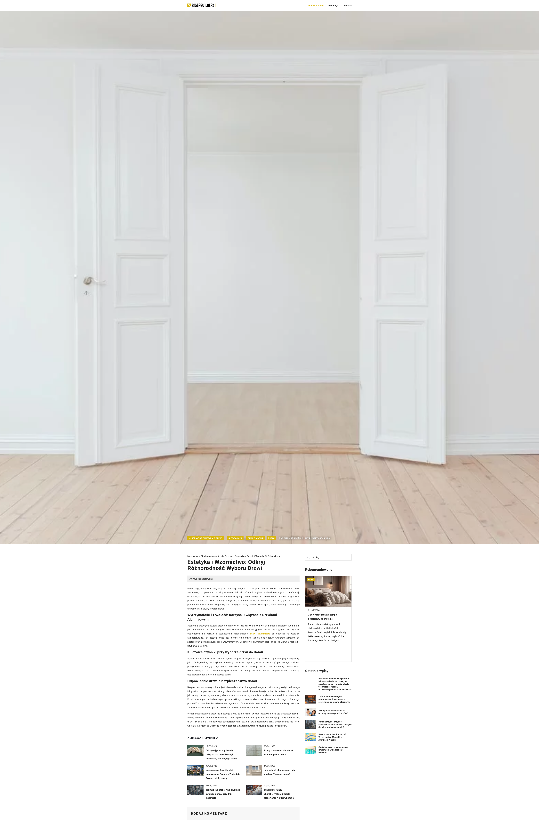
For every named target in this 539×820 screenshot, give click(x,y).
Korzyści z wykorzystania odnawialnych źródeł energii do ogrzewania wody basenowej (325, 618)
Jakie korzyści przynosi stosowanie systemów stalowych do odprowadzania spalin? (335, 724)
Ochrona (347, 5)
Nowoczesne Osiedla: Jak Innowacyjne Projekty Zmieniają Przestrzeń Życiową (223, 774)
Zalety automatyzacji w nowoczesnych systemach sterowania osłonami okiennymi (334, 699)
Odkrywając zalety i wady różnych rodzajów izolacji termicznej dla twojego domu (221, 754)
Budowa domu (316, 5)
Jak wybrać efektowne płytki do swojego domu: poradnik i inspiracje (223, 794)
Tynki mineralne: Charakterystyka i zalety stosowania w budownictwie (279, 794)
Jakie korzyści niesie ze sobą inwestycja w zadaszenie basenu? (333, 750)
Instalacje (333, 5)
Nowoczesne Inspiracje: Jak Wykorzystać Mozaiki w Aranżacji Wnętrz (332, 737)
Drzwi (271, 538)
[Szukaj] (308, 557)
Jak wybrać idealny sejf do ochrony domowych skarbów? (333, 712)
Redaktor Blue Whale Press (207, 538)
